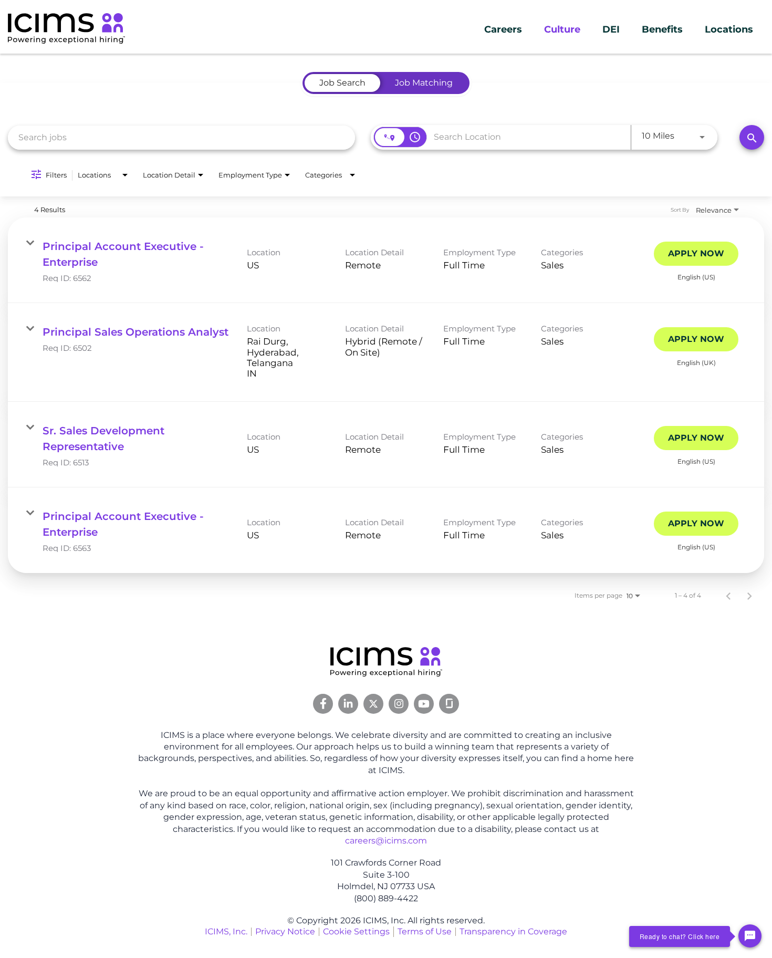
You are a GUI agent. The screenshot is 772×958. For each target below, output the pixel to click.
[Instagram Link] (399, 704)
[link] (386, 260)
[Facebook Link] (323, 704)
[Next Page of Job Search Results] (749, 595)
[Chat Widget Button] (749, 935)
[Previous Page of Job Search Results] (728, 595)
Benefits (662, 29)
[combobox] (181, 137)
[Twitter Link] (373, 704)
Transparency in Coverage (513, 931)
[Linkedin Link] (348, 704)
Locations (729, 29)
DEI (611, 29)
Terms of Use (425, 931)
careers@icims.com (386, 841)
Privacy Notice (285, 931)
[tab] (342, 83)
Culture (562, 29)
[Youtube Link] (424, 704)
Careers (503, 29)
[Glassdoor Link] (449, 704)
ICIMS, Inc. (226, 931)
